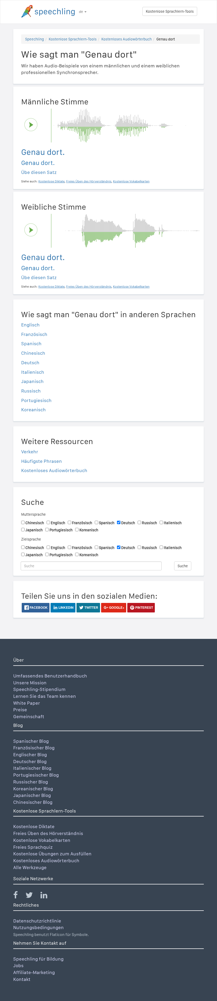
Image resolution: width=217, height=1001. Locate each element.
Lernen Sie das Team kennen (44, 696)
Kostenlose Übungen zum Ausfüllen (52, 853)
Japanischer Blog (32, 795)
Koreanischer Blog (33, 788)
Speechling (34, 39)
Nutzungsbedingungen (38, 927)
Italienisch (32, 372)
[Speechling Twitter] (32, 896)
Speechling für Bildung (38, 959)
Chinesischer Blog (32, 802)
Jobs (18, 965)
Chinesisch (33, 353)
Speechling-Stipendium (39, 689)
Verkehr (29, 451)
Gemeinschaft (28, 716)
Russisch (31, 391)
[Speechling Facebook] (18, 896)
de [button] (81, 12)
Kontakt (21, 979)
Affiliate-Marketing (34, 972)
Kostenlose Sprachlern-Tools (170, 11)
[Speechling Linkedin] (47, 896)
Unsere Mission (30, 682)
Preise (20, 709)
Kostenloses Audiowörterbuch (126, 39)
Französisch (34, 334)
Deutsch (30, 362)
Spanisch (31, 343)
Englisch (30, 324)
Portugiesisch (36, 400)
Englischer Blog (30, 754)
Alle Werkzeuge (30, 867)
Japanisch (32, 381)
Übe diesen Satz (39, 172)
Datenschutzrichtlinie (37, 921)
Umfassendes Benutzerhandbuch (50, 676)
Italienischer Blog (32, 768)
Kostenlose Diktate (34, 826)
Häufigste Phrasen (41, 461)
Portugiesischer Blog (36, 775)
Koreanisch (33, 409)
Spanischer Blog (31, 741)
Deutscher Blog (30, 761)
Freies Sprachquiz (33, 847)
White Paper (26, 703)
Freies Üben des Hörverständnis (48, 833)
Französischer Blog (34, 747)
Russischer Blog (30, 782)
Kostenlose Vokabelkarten (41, 840)
